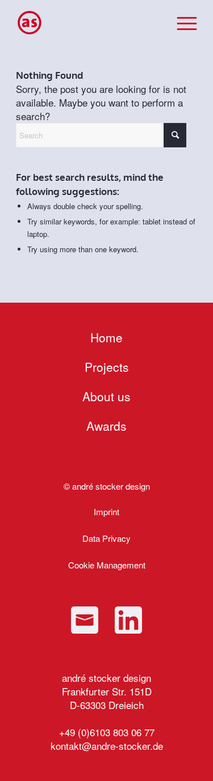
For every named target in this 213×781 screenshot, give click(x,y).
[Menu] (181, 22)
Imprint (106, 511)
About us (106, 396)
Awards (106, 425)
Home (106, 337)
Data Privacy (106, 538)
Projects (107, 366)
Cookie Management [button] (106, 565)
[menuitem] (181, 22)
